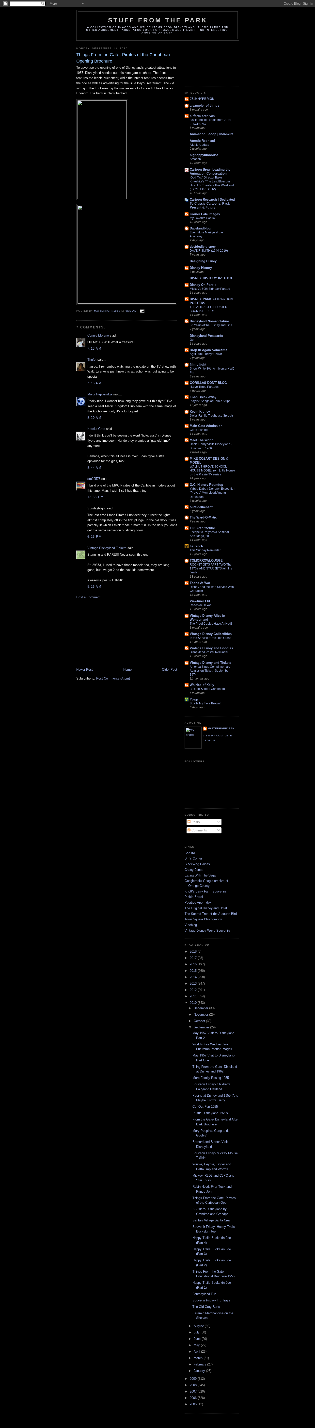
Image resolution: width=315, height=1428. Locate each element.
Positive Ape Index (198, 902)
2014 (194, 977)
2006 (194, 1398)
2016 (194, 964)
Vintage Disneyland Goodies (211, 648)
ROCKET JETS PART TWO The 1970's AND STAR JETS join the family (211, 568)
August (199, 1326)
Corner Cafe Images (205, 214)
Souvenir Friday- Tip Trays (211, 1300)
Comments (198, 830)
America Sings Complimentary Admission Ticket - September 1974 (210, 670)
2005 (194, 1404)
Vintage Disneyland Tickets (106, 548)
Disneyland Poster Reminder (209, 652)
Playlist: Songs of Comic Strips (210, 401)
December (201, 1008)
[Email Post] (142, 310)
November (201, 1014)
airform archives (202, 116)
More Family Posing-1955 (210, 1078)
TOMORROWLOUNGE (206, 560)
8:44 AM (94, 468)
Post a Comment (88, 597)
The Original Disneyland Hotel (206, 908)
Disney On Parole (203, 285)
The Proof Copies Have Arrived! (211, 623)
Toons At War (200, 583)
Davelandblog (200, 228)
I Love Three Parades (204, 387)
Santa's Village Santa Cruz (211, 1220)
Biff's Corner (193, 858)
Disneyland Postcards (206, 336)
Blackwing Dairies (197, 864)
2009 (194, 1378)
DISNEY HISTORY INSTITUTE (212, 278)
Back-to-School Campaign (207, 689)
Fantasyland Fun (204, 1294)
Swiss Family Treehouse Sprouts (212, 415)
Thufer (91, 359)
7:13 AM (94, 348)
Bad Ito (190, 853)
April (197, 1351)
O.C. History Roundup (206, 485)
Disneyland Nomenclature (209, 321)
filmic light (198, 364)
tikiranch (196, 546)
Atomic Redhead (202, 141)
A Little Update (199, 144)
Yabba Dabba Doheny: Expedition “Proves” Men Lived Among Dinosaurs (212, 492)
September (202, 1027)
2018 (194, 951)
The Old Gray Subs (206, 1307)
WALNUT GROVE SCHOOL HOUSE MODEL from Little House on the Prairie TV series (212, 470)
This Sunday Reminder (205, 550)
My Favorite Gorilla (202, 218)
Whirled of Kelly (202, 685)
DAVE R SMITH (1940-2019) (209, 250)
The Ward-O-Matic (203, 517)
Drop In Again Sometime (208, 350)
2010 (194, 1003)
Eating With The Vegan (201, 875)
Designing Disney (203, 261)
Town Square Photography (203, 919)
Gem (193, 339)
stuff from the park (158, 20)
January (200, 1371)
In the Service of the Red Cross (210, 638)
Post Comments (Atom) (113, 678)
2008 (194, 1385)
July (197, 1332)
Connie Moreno (98, 335)
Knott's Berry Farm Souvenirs (206, 891)
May (197, 1345)
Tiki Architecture (202, 528)
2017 (194, 958)
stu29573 (93, 479)
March (199, 1358)
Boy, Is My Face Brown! (205, 703)
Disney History (201, 268)
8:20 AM (94, 418)
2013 (194, 983)
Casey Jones (194, 870)
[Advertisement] (113, 633)
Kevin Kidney (200, 411)
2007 (194, 1391)
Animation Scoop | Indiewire (211, 134)
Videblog (191, 925)
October (200, 1021)
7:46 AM (94, 383)
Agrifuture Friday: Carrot (206, 354)
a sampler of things (204, 105)
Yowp (194, 699)
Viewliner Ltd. (200, 601)
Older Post (169, 669)
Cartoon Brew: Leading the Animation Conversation (210, 171)
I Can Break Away (203, 397)
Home (127, 669)
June (198, 1339)
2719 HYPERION (202, 99)
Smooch (195, 159)
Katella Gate (96, 429)
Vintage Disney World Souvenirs (208, 930)
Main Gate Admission (206, 426)
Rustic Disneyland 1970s (210, 1113)
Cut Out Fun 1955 (205, 1106)
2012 (194, 990)
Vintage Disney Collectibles (211, 634)
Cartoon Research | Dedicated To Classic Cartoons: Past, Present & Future (212, 203)
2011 (194, 996)
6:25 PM (94, 536)
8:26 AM (94, 586)
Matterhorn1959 (221, 728)
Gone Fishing (199, 430)
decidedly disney (203, 246)
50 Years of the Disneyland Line (211, 325)
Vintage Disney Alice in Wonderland (207, 617)
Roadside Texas (200, 605)
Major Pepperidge (99, 394)
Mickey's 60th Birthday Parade (210, 289)
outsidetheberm (202, 507)
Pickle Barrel (194, 897)
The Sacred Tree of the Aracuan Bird (211, 914)
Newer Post (84, 669)
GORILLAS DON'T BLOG (208, 383)
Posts (195, 822)
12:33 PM (95, 497)
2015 (194, 971)
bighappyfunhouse (204, 155)
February (200, 1364)
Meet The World (202, 440)
